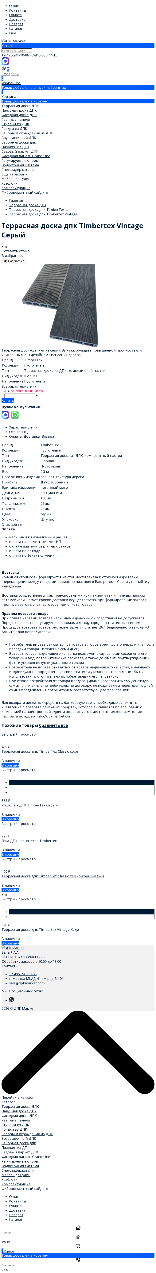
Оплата (15, 15)
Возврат (16, 24)
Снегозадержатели (18, 169)
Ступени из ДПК (15, 124)
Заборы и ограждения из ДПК (27, 133)
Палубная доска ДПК (19, 110)
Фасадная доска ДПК (19, 115)
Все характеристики (19, 386)
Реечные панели (16, 119)
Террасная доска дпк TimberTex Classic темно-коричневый (53, 876)
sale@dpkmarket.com (27, 983)
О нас (14, 5)
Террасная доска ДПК (20, 105)
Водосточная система (20, 165)
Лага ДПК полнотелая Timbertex (29, 840)
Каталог (15, 28)
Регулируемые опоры (20, 160)
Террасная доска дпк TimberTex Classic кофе (40, 751)
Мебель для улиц (16, 178)
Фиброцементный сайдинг (25, 192)
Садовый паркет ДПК (20, 151)
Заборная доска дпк (19, 142)
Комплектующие (16, 188)
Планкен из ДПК (15, 146)
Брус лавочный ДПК (19, 137)
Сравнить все (53, 725)
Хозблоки (10, 183)
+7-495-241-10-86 (16, 55)
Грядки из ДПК (14, 128)
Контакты (17, 10)
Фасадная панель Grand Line (26, 156)
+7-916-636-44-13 (43, 55)
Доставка (17, 19)
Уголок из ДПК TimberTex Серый (30, 805)
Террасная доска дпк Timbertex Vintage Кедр (40, 929)
